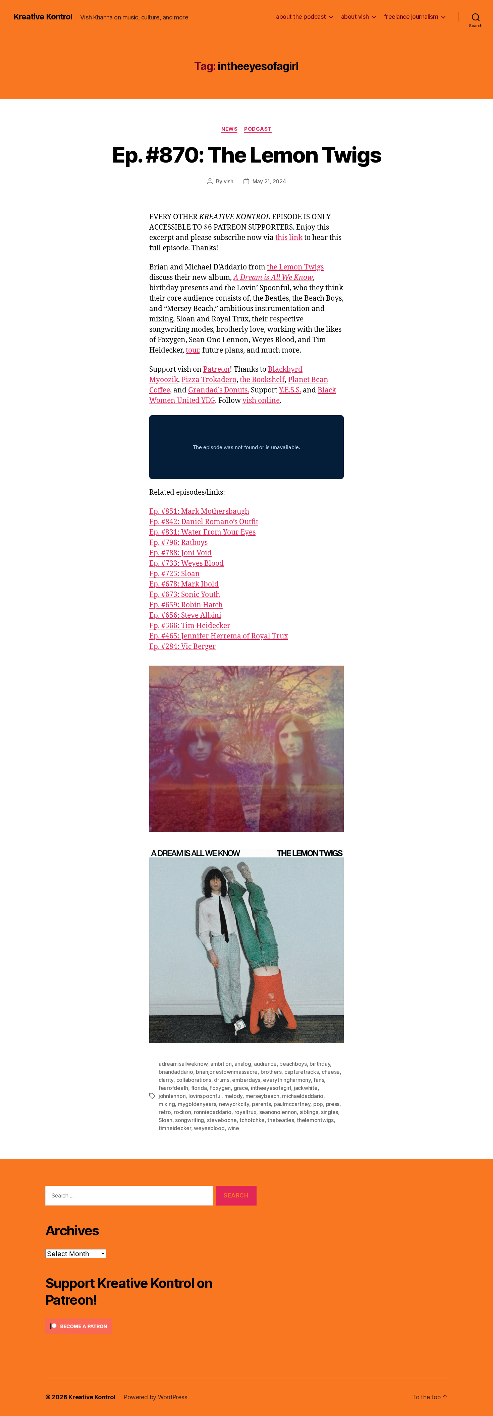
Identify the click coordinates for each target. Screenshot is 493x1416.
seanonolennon (278, 1112)
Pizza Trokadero (208, 379)
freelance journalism (411, 16)
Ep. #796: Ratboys (178, 542)
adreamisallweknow (183, 1063)
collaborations (193, 1079)
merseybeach (262, 1096)
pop (318, 1104)
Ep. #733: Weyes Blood (186, 563)
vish (228, 181)
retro (165, 1112)
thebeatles (280, 1120)
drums (221, 1079)
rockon (182, 1112)
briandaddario (176, 1071)
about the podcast (301, 16)
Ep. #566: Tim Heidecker (189, 625)
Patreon (216, 369)
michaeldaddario (302, 1096)
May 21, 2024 (269, 181)
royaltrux (245, 1112)
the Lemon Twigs (295, 267)
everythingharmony (287, 1079)
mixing (167, 1104)
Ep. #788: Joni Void (180, 553)
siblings (309, 1112)
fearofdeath (173, 1088)
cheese (331, 1071)
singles (329, 1112)
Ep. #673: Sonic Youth (184, 594)
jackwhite (306, 1088)
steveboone (222, 1120)
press (333, 1104)
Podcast (258, 129)
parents (261, 1104)
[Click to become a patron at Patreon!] (151, 1326)
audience (265, 1063)
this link (289, 237)
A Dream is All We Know (273, 277)
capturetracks (301, 1071)
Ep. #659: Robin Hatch (186, 605)
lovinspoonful (205, 1096)
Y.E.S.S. (290, 390)
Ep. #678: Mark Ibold (184, 584)
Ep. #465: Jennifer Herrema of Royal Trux (218, 636)
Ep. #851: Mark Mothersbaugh (199, 511)
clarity (166, 1079)
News (229, 129)
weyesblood (209, 1128)
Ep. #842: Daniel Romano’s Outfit (203, 522)
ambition (221, 1063)
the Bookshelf (262, 379)
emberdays (246, 1079)
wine (233, 1128)
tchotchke (252, 1120)
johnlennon (172, 1096)
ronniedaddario (212, 1112)
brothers (271, 1071)
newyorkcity (234, 1104)
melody (233, 1096)
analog (242, 1063)
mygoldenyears (197, 1104)
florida (199, 1088)
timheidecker (175, 1128)
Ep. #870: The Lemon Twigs (246, 155)
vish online (261, 400)
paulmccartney (292, 1104)
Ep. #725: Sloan (174, 573)
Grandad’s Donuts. (218, 390)
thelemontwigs (315, 1120)
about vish (355, 16)
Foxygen (220, 1088)
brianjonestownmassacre (227, 1071)
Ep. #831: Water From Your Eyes (202, 532)
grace (241, 1088)
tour (192, 350)
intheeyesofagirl (271, 1088)
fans (319, 1079)
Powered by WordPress (155, 1397)
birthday (320, 1063)
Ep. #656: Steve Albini (185, 615)
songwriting (189, 1120)
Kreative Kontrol (42, 17)
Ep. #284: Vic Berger (182, 646)
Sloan (165, 1120)
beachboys (293, 1063)
